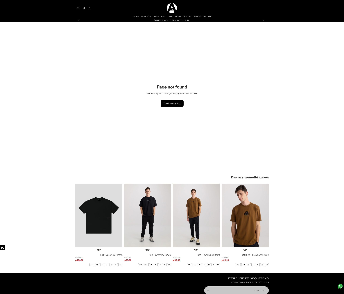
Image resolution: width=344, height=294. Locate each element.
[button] (2, 247)
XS (267, 264)
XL (249, 264)
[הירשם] (208, 290)
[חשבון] (84, 8)
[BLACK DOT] (245, 249)
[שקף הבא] (78, 20)
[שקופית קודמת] (264, 20)
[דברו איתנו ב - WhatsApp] (340, 286)
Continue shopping (172, 103)
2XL (243, 264)
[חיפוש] (90, 8)
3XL (238, 264)
